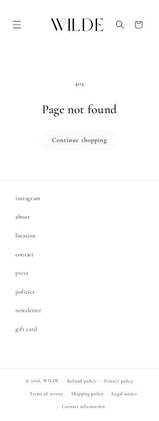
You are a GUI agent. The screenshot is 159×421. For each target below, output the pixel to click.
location (25, 235)
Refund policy (81, 381)
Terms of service (47, 393)
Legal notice (124, 393)
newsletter (28, 310)
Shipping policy (87, 393)
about (22, 216)
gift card (26, 329)
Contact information (83, 406)
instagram (28, 198)
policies (24, 291)
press (21, 272)
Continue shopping (79, 140)
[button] (17, 24)
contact (24, 254)
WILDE (51, 381)
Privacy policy (119, 381)
